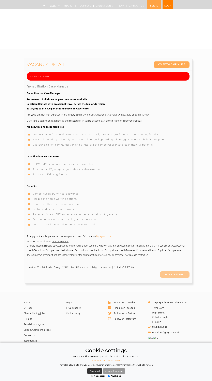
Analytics (116, 376)
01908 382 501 (60, 241)
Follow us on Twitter (125, 313)
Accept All (95, 371)
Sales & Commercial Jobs (37, 329)
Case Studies (104, 5)
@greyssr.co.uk (103, 236)
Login (167, 5)
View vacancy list (172, 64)
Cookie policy (73, 313)
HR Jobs (28, 318)
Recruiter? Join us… (77, 5)
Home (27, 302)
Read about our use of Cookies (106, 360)
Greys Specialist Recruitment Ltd (169, 302)
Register (154, 5)
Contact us (136, 5)
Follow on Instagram (125, 318)
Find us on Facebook (125, 307)
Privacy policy (73, 307)
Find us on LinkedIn (124, 302)
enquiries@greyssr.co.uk (165, 332)
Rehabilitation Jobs (34, 324)
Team (120, 5)
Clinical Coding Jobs (34, 313)
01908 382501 (159, 327)
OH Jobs (28, 307)
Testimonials (30, 340)
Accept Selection (114, 371)
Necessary (99, 376)
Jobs (53, 5)
